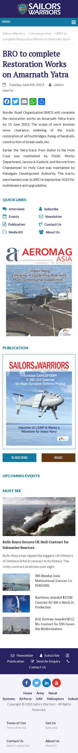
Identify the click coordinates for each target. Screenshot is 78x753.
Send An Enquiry (48, 661)
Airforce (25, 699)
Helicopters (55, 699)
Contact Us (52, 224)
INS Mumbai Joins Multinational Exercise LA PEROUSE (53, 581)
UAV (39, 699)
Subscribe (51, 209)
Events (13, 216)
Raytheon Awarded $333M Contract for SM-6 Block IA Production (54, 602)
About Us (52, 232)
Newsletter (53, 216)
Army (40, 693)
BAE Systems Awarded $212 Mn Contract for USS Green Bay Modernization (55, 624)
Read (58, 457)
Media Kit (15, 232)
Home (27, 693)
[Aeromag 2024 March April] (39, 290)
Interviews (16, 209)
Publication (16, 224)
